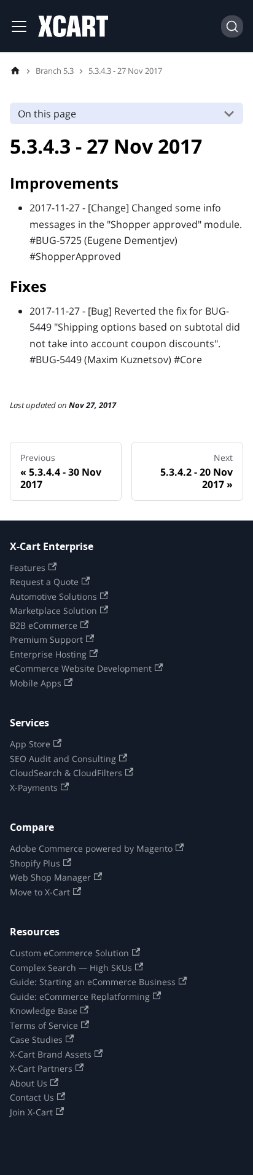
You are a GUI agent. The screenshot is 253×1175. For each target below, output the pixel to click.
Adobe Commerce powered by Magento (91, 848)
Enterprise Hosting (48, 654)
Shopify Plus (35, 863)
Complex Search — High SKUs (71, 967)
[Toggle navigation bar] (19, 26)
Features (27, 567)
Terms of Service (44, 1025)
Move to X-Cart (40, 892)
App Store (30, 744)
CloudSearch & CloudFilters (66, 772)
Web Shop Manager (50, 877)
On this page (47, 113)
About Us (28, 1083)
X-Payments (34, 787)
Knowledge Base (43, 1010)
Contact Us (32, 1097)
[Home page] (15, 71)
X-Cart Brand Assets (50, 1054)
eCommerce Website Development (81, 668)
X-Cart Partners (41, 1068)
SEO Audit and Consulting (63, 758)
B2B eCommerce (43, 625)
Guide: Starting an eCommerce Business (93, 981)
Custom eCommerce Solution (69, 952)
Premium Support (46, 639)
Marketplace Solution (53, 610)
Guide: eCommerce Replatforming (80, 996)
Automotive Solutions (53, 596)
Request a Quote (44, 581)
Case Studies (36, 1039)
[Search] (232, 26)
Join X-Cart (31, 1112)
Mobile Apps (35, 683)
